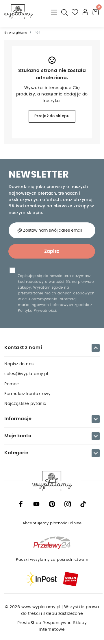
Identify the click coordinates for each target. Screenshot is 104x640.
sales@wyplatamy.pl (26, 374)
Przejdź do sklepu (52, 116)
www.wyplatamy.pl (41, 607)
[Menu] (54, 12)
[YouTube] (36, 504)
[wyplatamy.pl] (18, 12)
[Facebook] (21, 504)
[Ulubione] (75, 12)
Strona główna (15, 32)
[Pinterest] (52, 504)
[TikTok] (83, 504)
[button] (64, 11)
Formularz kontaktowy (27, 394)
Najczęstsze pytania (25, 404)
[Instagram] (68, 504)
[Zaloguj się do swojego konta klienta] (85, 12)
